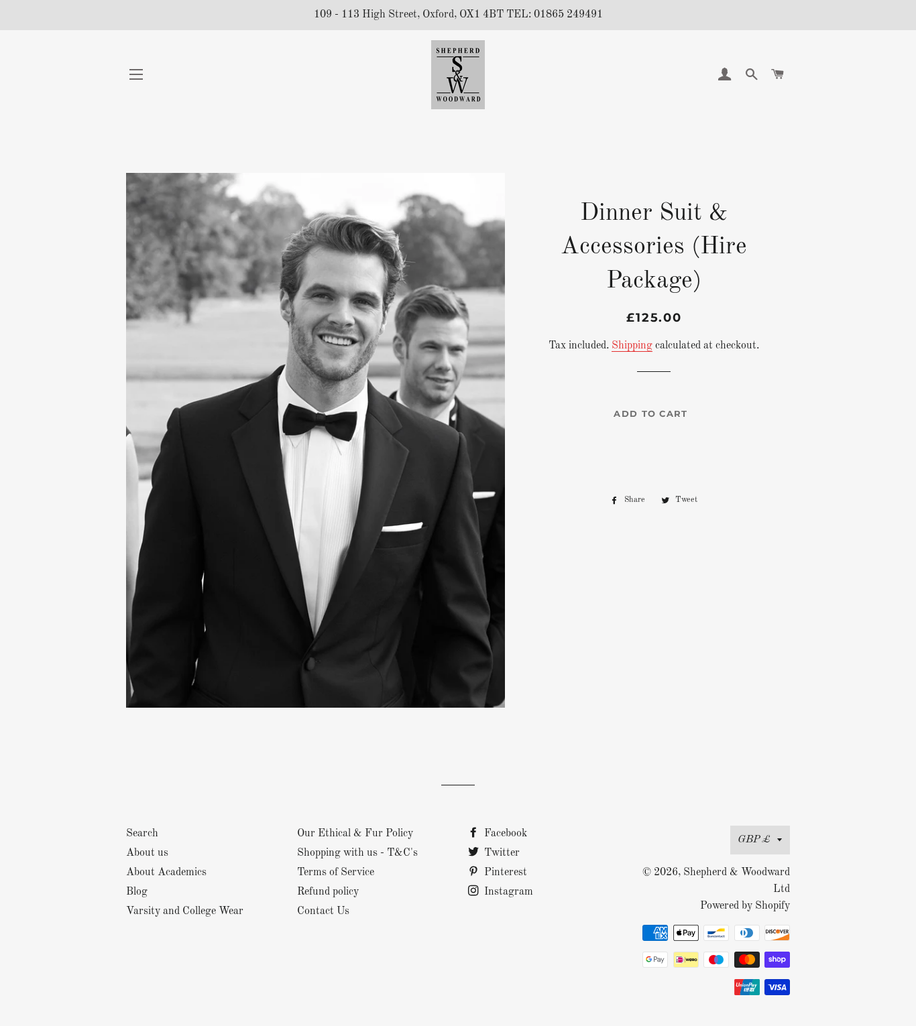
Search (142, 833)
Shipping (632, 345)
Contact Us (323, 911)
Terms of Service (335, 872)
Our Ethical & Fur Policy (355, 833)
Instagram (507, 892)
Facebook (504, 833)
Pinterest (504, 872)
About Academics (166, 872)
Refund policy (328, 892)
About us (147, 853)
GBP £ (754, 839)
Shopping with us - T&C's (357, 853)
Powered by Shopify (745, 906)
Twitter (500, 853)
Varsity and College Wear (184, 911)
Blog (137, 892)
